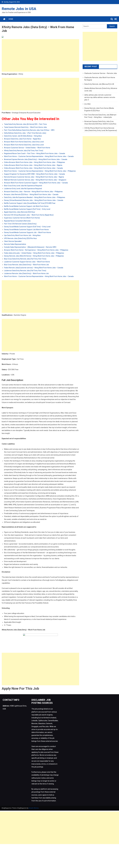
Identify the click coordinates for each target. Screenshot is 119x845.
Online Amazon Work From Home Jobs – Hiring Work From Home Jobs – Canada (33, 168)
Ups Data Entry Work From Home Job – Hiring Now (22, 235)
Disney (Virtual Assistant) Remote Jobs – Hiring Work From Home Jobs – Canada (33, 200)
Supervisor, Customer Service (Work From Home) (22, 218)
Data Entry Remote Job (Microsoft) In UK (99, 84)
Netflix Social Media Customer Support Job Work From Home (26, 206)
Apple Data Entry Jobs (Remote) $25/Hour (19, 212)
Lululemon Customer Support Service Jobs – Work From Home (27, 262)
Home (11, 19)
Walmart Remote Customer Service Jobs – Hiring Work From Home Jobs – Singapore (35, 180)
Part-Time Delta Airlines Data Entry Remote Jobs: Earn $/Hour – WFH (29, 130)
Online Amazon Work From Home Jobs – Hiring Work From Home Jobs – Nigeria (33, 165)
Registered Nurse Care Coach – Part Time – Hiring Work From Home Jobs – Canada (34, 153)
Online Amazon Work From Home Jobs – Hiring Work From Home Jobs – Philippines (34, 162)
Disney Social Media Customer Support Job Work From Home (26, 229)
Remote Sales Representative (15, 244)
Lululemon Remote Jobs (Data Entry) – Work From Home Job (26, 273)
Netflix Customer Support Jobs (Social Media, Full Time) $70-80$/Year (29, 203)
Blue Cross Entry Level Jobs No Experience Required (23, 186)
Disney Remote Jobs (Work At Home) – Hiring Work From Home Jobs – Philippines (34, 256)
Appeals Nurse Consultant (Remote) (17, 221)
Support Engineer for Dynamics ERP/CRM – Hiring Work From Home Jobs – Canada (34, 174)
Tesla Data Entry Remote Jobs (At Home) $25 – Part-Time (25, 124)
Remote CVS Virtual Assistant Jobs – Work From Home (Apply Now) (29, 215)
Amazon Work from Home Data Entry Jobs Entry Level (24, 142)
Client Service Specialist (12, 241)
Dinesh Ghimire (34, 808)
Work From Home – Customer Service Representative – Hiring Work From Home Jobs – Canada (39, 156)
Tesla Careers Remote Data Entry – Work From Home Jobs (25, 127)
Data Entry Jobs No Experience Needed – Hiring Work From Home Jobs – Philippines (34, 197)
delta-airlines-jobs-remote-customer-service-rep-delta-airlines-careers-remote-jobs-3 (100, 97)
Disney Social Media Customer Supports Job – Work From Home (27, 232)
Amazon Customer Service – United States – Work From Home (27, 148)
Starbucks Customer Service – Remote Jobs (100, 73)
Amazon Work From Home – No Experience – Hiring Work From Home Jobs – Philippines (36, 250)
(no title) (87, 104)
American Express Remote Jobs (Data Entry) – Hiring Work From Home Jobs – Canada (35, 159)
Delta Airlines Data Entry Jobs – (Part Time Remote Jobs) (25, 133)
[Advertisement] (40, 55)
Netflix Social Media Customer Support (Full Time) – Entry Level (27, 209)
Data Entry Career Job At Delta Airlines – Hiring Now (23, 136)
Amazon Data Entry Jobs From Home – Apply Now (22, 139)
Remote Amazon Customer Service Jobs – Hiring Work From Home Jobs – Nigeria (34, 177)
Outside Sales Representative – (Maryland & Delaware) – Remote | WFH (30, 247)
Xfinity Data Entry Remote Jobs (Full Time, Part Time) (23, 150)
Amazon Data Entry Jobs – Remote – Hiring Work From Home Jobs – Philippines (33, 191)
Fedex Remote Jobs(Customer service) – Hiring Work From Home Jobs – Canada (33, 268)
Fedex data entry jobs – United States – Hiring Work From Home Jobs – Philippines (34, 253)
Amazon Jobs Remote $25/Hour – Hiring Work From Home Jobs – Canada (31, 194)
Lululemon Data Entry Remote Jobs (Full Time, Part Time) (25, 270)
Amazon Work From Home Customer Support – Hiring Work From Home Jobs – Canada (36, 183)
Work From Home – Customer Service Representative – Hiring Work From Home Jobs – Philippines (40, 171)
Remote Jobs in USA (19, 9)
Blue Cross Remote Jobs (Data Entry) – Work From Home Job (26, 265)
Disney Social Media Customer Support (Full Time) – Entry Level (27, 227)
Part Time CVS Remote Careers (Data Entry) (20, 224)
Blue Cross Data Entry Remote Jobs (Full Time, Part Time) (25, 259)
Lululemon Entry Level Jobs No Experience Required (23, 188)
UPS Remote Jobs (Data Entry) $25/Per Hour (20, 238)
